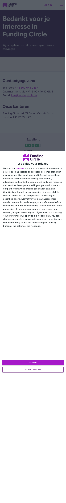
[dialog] (33, 327)
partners (20, 168)
